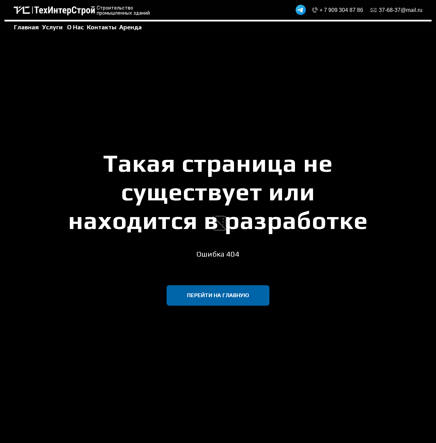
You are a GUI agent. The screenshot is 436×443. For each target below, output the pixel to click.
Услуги (52, 27)
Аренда (130, 27)
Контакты (101, 27)
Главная (26, 27)
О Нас (75, 27)
